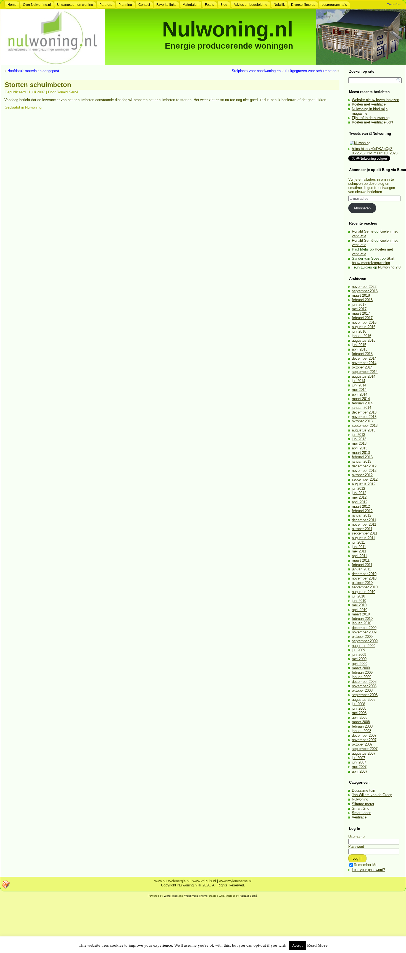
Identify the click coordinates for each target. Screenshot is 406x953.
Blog (223, 5)
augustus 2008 (363, 699)
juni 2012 (359, 493)
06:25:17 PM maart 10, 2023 (374, 153)
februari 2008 (362, 726)
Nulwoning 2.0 (389, 267)
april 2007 (359, 771)
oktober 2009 (362, 637)
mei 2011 (359, 551)
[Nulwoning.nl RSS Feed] (6, 884)
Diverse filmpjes (303, 5)
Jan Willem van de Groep (372, 795)
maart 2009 (361, 668)
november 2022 (364, 287)
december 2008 (364, 682)
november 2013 (364, 417)
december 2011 (364, 520)
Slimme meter (363, 804)
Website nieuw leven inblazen (375, 100)
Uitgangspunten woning (75, 5)
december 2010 (364, 574)
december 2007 (364, 735)
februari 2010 (362, 619)
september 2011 (364, 533)
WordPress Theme (196, 895)
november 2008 (364, 686)
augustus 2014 (363, 376)
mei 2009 (359, 659)
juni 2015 (359, 345)
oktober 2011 (362, 529)
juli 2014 (358, 381)
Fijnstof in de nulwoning (370, 118)
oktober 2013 (362, 421)
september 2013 (365, 425)
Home (12, 5)
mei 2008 (359, 713)
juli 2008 (358, 704)
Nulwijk (279, 5)
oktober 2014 (362, 367)
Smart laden (361, 813)
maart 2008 (361, 722)
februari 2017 (362, 318)
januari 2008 (361, 731)
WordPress (171, 895)
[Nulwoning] (360, 143)
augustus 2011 (363, 538)
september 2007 (365, 749)
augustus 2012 (363, 484)
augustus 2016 (363, 327)
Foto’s (209, 5)
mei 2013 (359, 443)
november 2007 (364, 740)
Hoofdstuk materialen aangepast (33, 71)
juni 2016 (359, 331)
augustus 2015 (363, 340)
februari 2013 (362, 457)
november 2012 (364, 470)
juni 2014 (359, 385)
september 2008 (365, 695)
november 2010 (364, 578)
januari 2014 (361, 408)
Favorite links (166, 5)
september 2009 (365, 641)
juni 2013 (359, 439)
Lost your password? (368, 870)
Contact (144, 5)
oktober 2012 (362, 475)
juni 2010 (359, 601)
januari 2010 (361, 623)
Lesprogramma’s (334, 5)
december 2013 (364, 412)
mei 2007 (359, 767)
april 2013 (359, 448)
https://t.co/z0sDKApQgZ (372, 149)
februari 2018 (362, 300)
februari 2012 (362, 511)
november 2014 (364, 363)
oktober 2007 (362, 744)
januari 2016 (361, 336)
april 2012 (359, 502)
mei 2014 (359, 390)
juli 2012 (358, 488)
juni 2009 (359, 654)
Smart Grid (360, 808)
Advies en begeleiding (250, 5)
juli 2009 (358, 650)
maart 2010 (361, 614)
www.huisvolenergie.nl (171, 881)
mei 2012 (359, 497)
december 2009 (364, 628)
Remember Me (365, 865)
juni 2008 (359, 708)
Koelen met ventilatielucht (372, 122)
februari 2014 (362, 403)
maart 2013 (361, 453)
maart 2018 (361, 295)
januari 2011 (361, 569)
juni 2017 (359, 304)
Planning (125, 5)
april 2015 (359, 349)
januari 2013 (361, 461)
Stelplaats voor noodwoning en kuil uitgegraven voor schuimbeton (284, 71)
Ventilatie (359, 817)
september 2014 (365, 372)
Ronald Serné (67, 92)
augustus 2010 (363, 592)
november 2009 (364, 632)
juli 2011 (358, 542)
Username (356, 836)
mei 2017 (359, 309)
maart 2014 (361, 399)
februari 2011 (362, 565)
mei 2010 (359, 605)
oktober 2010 (362, 583)
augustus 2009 (363, 646)
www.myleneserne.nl (235, 881)
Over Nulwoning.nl (37, 5)
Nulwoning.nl (227, 29)
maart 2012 (361, 506)
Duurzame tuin (363, 790)
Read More (317, 945)
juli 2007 (358, 758)
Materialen (191, 5)
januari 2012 (361, 515)
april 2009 (359, 664)
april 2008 (359, 717)
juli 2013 (358, 435)
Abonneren (362, 208)
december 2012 (364, 466)
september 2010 (365, 587)
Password (356, 846)
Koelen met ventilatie (369, 104)
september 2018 (365, 291)
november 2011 (364, 524)
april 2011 (359, 556)
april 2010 (359, 610)
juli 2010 (358, 596)
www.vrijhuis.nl (204, 881)
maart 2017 (361, 313)
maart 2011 (361, 560)
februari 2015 (362, 354)
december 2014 (364, 358)
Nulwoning (33, 107)
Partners (105, 5)
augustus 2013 (363, 430)
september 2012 (365, 479)
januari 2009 (361, 677)
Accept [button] (297, 945)
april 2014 (359, 394)
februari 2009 (362, 672)
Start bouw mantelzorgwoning (373, 260)
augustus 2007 (363, 753)
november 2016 (364, 322)
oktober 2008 (362, 690)
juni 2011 (359, 547)
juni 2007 (359, 762)
